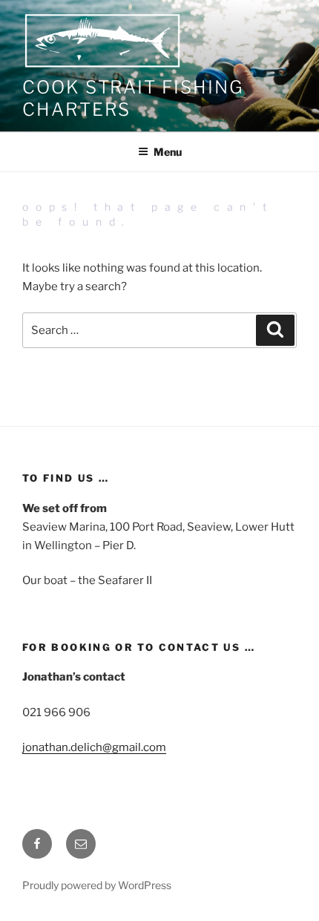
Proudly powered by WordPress (96, 885)
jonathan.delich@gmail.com (94, 747)
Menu (168, 151)
